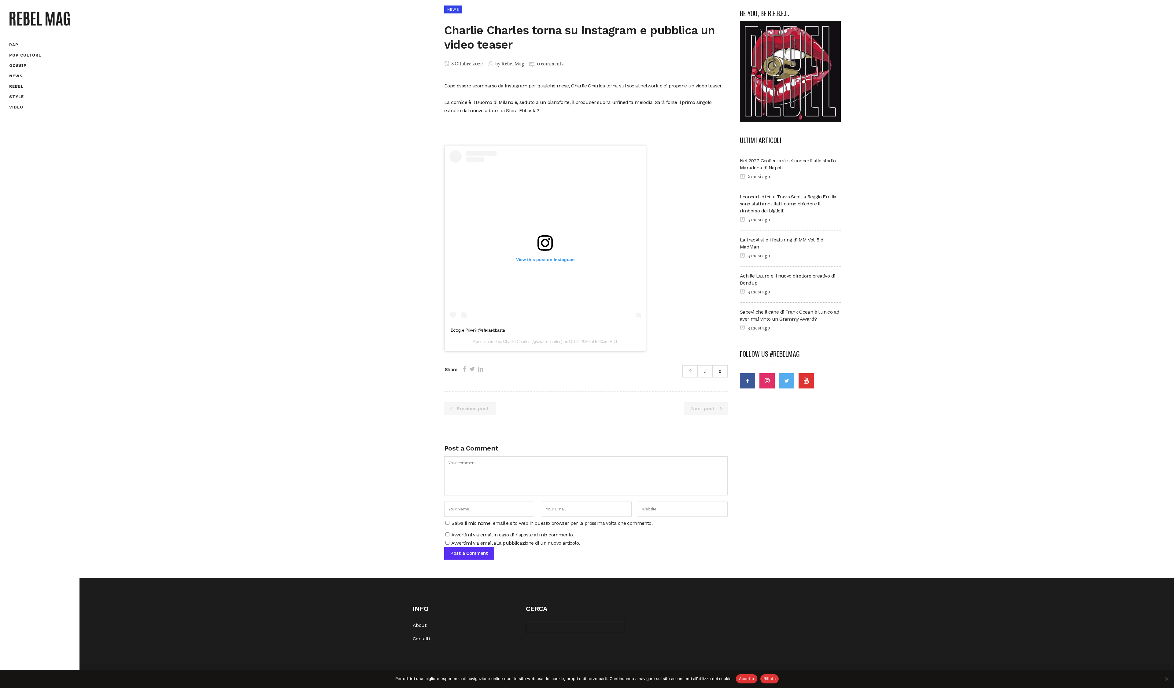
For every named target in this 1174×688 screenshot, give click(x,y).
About (419, 625)
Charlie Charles (516, 341)
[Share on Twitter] (472, 369)
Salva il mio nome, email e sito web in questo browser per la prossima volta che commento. (552, 523)
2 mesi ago (758, 177)
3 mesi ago (758, 220)
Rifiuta (769, 678)
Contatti (421, 639)
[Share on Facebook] (464, 369)
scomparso (484, 86)
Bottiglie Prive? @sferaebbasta (478, 330)
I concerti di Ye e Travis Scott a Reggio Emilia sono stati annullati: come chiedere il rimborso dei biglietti (788, 204)
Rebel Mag (512, 64)
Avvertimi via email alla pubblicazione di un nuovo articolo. (515, 543)
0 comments (550, 64)
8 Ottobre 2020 (466, 64)
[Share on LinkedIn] (480, 369)
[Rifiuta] (1166, 679)
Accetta (746, 678)
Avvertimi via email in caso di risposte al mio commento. (512, 535)
